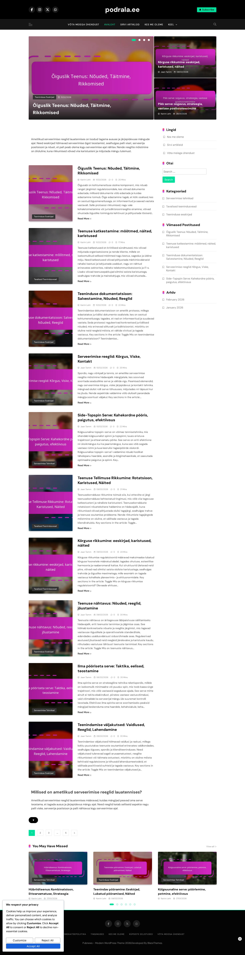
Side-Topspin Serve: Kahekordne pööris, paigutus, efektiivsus (113, 417)
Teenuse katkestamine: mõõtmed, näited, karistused (115, 233)
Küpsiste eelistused (141, 934)
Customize (19, 940)
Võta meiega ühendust (83, 24)
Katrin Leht (166, 114)
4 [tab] (149, 40)
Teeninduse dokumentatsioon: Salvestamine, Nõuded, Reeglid (105, 296)
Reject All (48, 940)
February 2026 (175, 299)
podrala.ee (122, 9)
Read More (83, 218)
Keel (171, 24)
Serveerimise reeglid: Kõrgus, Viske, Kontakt (109, 359)
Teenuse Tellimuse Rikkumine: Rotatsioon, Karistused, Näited (115, 480)
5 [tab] (130, 904)
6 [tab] (135, 904)
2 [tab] (139, 40)
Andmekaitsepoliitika (73, 934)
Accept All (33, 946)
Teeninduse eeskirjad (44, 97)
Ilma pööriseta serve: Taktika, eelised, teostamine (111, 668)
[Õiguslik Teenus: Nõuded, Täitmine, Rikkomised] (91, 78)
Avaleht (109, 24)
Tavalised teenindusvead (45, 279)
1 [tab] (134, 40)
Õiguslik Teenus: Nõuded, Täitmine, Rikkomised (109, 171)
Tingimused (97, 934)
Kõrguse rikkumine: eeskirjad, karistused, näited (114, 543)
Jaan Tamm (166, 72)
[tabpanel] (91, 78)
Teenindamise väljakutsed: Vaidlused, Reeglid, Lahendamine (111, 727)
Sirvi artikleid (130, 24)
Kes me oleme (154, 24)
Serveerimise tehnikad (44, 463)
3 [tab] (144, 40)
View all (210, 846)
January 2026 (174, 307)
